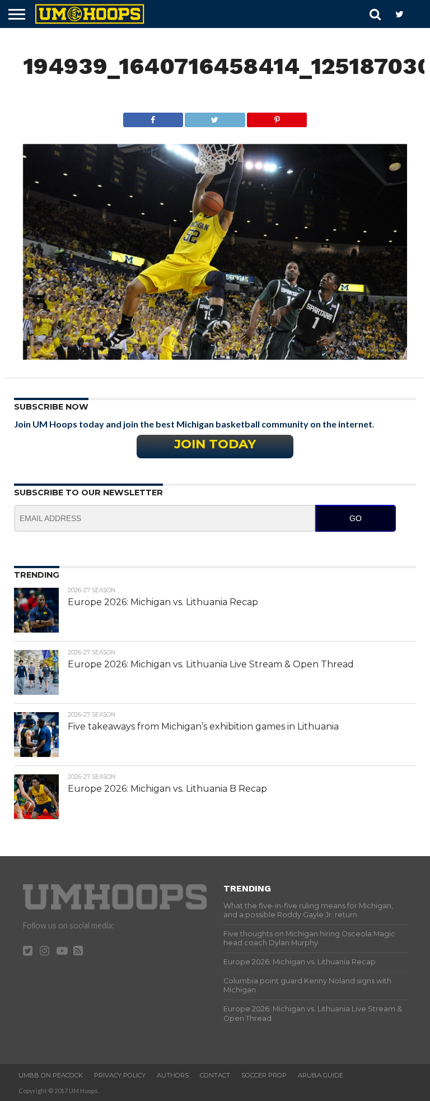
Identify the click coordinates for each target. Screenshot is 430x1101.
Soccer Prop (264, 1075)
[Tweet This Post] (215, 117)
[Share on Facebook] (153, 117)
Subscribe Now (51, 407)
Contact (215, 1075)
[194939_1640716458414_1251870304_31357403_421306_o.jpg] (215, 356)
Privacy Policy (120, 1075)
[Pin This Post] (277, 117)
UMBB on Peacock (50, 1075)
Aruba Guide (320, 1075)
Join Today (215, 444)
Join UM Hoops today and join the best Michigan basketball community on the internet (193, 424)
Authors (173, 1075)
